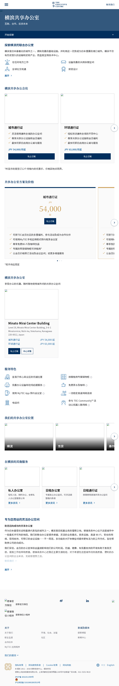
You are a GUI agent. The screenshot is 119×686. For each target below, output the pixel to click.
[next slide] (114, 128)
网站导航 (67, 665)
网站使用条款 (35, 665)
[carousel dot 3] (62, 261)
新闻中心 (82, 637)
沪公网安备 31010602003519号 (27, 682)
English (110, 665)
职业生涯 (9, 637)
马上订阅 (31, 156)
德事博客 (82, 632)
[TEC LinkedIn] (87, 601)
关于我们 (9, 632)
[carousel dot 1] (57, 261)
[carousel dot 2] (59, 261)
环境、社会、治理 (49, 632)
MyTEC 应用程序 (12, 646)
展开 (7, 75)
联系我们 (110, 4)
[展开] (7, 4)
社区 (43, 637)
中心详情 (27, 351)
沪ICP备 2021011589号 (24, 677)
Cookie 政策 (51, 665)
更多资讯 (13, 502)
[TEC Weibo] (61, 601)
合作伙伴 (9, 642)
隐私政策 (19, 665)
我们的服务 (10, 655)
